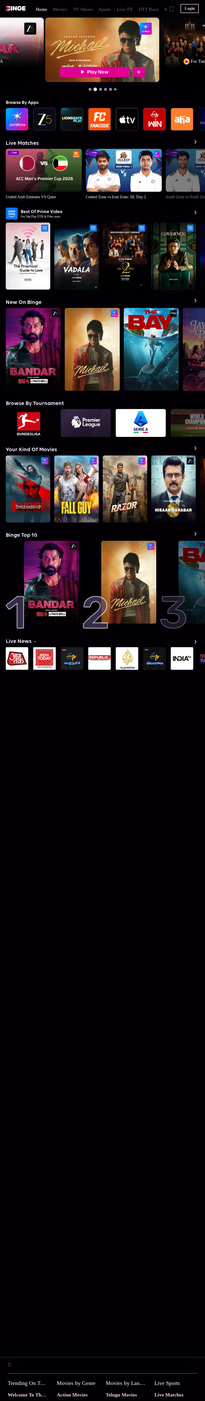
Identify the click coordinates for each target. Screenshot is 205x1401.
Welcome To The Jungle (33, 1394)
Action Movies (72, 1394)
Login (190, 8)
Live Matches (169, 1394)
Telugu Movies (121, 1394)
